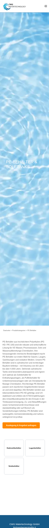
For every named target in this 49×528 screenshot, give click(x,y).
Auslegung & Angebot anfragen (21, 425)
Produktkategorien (18, 330)
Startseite (6, 330)
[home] (14, 6)
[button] (45, 6)
